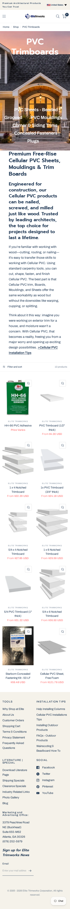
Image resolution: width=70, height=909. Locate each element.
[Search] (58, 16)
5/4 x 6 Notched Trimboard (52, 614)
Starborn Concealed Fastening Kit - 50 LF (18, 676)
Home (6, 27)
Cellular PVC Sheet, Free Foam (52, 676)
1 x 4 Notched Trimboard (18, 489)
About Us (8, 714)
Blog (5, 803)
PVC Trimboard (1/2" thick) (52, 427)
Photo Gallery (10, 797)
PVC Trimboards (31, 27)
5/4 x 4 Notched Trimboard (18, 552)
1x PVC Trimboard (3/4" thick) (52, 489)
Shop (16, 27)
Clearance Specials (14, 786)
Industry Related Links (16, 791)
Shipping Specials (13, 780)
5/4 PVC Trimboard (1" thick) (18, 614)
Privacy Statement (13, 737)
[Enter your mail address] (30, 871)
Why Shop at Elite (13, 708)
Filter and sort (14, 367)
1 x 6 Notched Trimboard (51, 552)
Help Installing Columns (50, 708)
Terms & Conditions (14, 731)
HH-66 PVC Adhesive (18, 425)
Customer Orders (13, 720)
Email (5, 863)
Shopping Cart (11, 726)
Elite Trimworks (18, 421)
